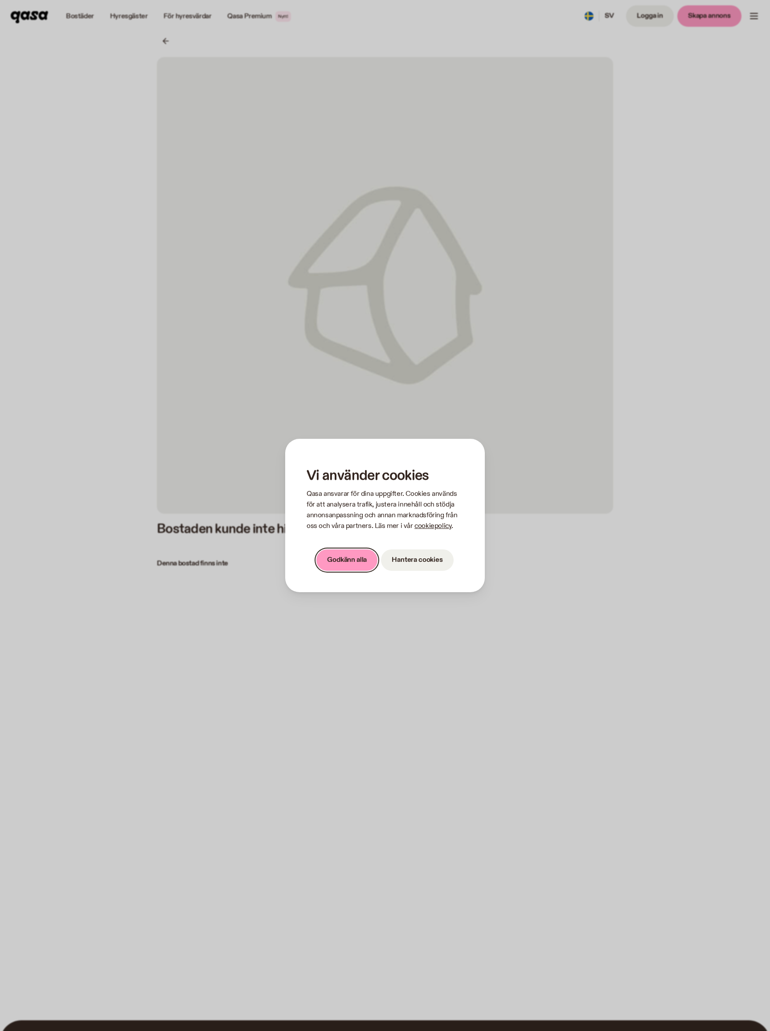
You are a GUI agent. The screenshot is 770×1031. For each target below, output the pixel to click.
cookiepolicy (432, 526)
